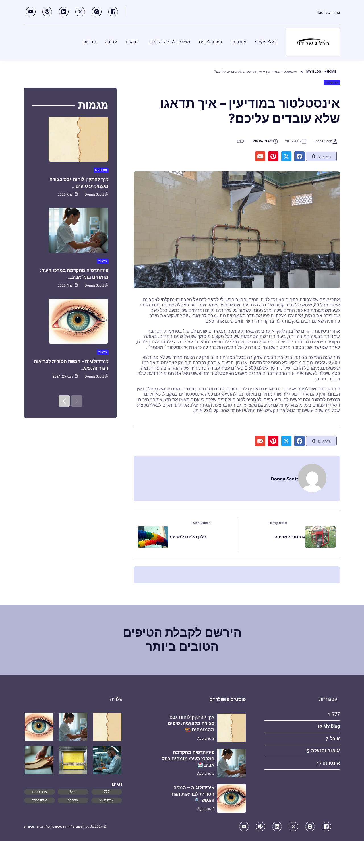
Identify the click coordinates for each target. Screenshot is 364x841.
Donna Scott (322, 141)
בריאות (102, 261)
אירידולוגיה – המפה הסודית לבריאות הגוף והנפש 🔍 (192, 794)
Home (331, 72)
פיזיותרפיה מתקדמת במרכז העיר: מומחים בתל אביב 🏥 (188, 759)
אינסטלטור (331, 82)
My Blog (313, 72)
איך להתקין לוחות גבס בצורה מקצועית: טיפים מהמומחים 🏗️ (191, 723)
